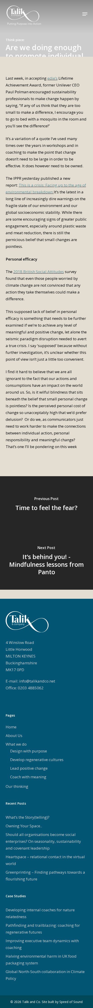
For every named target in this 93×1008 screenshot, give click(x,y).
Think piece (15, 40)
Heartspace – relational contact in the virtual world (45, 860)
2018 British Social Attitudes (38, 271)
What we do (16, 744)
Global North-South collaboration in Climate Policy (45, 975)
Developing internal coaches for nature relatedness (40, 913)
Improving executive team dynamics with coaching (42, 944)
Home (11, 727)
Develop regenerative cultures (36, 759)
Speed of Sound (71, 1002)
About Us (14, 735)
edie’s (52, 78)
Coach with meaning (28, 776)
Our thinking (17, 786)
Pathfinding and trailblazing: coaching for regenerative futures (43, 929)
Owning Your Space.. (24, 825)
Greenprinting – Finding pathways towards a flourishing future (45, 876)
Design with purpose (28, 751)
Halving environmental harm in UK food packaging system (41, 960)
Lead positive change (29, 768)
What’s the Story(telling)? (27, 817)
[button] (84, 14)
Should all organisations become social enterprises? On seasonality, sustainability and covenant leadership (43, 841)
